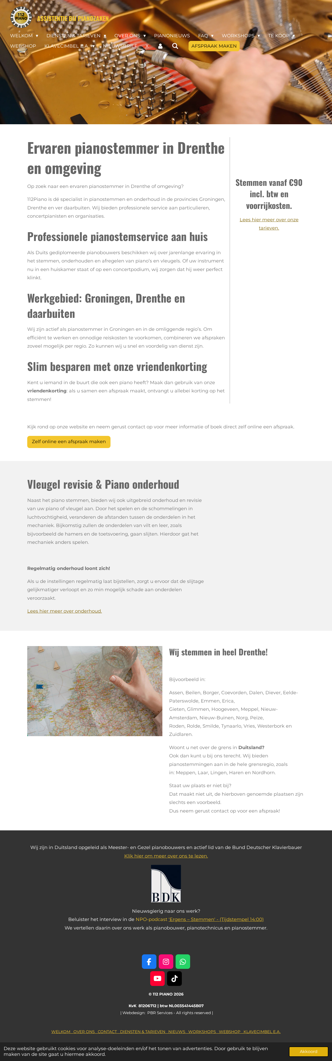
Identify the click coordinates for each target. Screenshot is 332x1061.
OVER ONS (85, 1031)
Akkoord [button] (308, 1051)
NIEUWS (178, 1031)
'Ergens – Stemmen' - (194, 919)
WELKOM (62, 1031)
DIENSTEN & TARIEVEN (144, 1031)
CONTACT (109, 1031)
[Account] (160, 46)
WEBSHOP (231, 1031)
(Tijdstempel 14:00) (242, 919)
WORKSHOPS (203, 1031)
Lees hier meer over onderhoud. (64, 611)
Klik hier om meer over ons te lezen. (166, 856)
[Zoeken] (175, 46)
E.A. (276, 1031)
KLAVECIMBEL (258, 1031)
